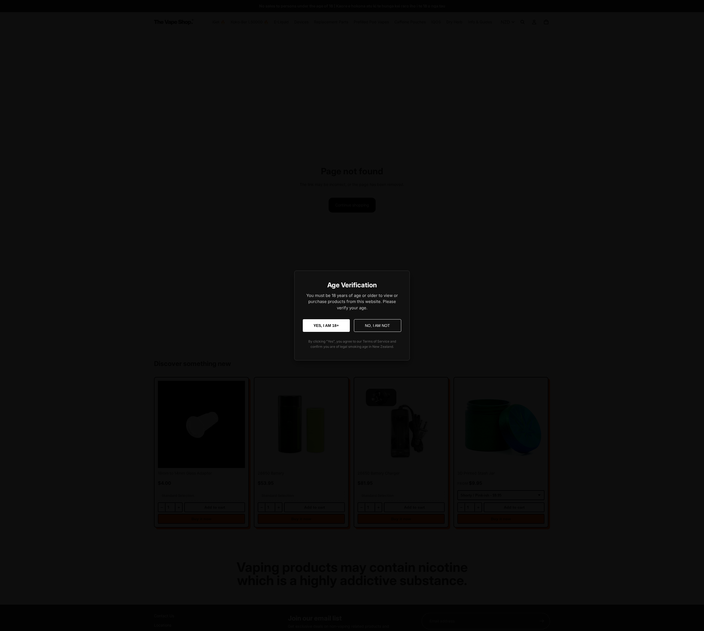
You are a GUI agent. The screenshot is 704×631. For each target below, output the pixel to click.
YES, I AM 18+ (326, 325)
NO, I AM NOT (377, 325)
